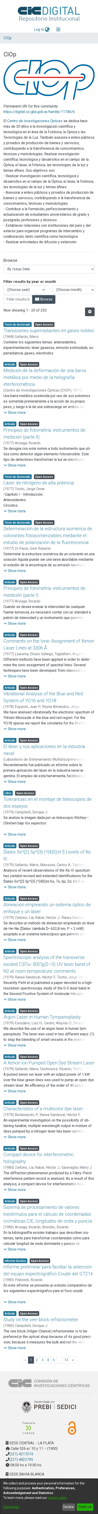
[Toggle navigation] (58, 29)
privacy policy (57, 1498)
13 (66, 1360)
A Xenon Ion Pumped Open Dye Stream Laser (49, 1063)
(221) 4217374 (21, 1454)
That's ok (85, 1507)
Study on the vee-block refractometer (40, 1319)
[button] (14, 413)
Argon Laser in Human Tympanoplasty (42, 1017)
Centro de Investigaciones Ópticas (34, 121)
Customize (11, 1507)
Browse (45, 299)
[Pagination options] (90, 311)
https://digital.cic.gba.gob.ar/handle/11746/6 (39, 112)
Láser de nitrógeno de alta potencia (38, 483)
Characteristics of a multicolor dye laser (43, 1108)
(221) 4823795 (21, 1459)
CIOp (8, 38)
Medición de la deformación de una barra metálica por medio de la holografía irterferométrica (44, 377)
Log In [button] (39, 29)
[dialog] (49, 1496)
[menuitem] (47, 29)
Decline (68, 1507)
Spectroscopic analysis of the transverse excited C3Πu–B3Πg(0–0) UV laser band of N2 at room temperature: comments (46, 964)
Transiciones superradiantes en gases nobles (48, 330)
